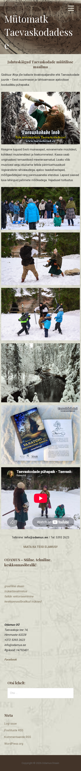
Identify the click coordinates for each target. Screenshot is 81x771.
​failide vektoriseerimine (18, 596)
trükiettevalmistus (15, 591)
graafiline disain (14, 586)
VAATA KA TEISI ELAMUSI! (40, 547)
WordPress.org (13, 743)
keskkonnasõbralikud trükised (22, 601)
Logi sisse (10, 723)
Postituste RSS (13, 730)
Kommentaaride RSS (17, 737)
